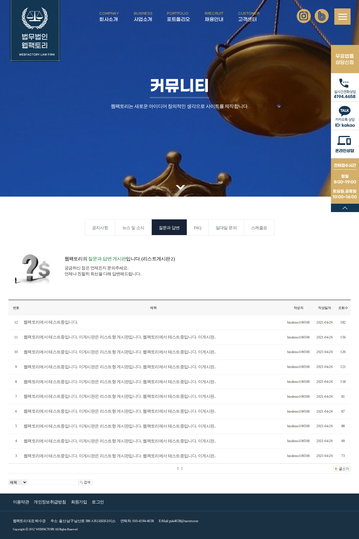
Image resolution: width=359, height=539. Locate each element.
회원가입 (79, 502)
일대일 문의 (226, 228)
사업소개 (143, 17)
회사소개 (109, 17)
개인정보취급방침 (50, 502)
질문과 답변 (169, 228)
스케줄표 (259, 228)
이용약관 (21, 502)
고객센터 (248, 17)
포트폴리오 (178, 17)
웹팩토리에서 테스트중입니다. (51, 322)
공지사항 (100, 228)
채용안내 (214, 17)
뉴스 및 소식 (133, 228)
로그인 (98, 502)
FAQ (197, 228)
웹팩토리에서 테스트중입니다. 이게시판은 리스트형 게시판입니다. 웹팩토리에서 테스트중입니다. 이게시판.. (120, 337)
